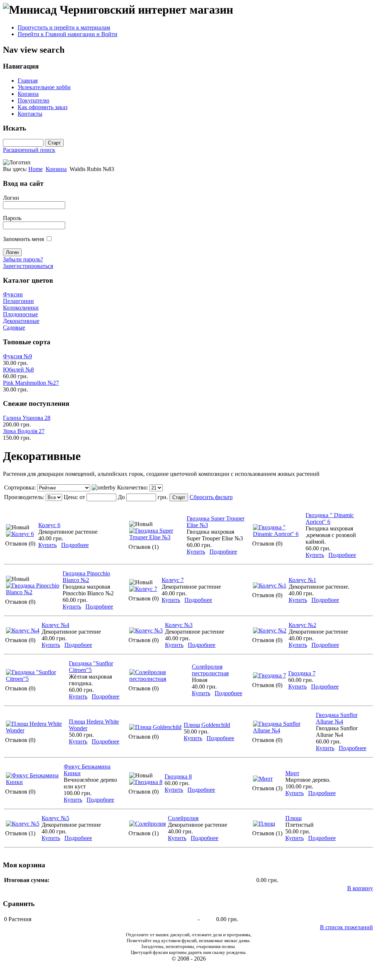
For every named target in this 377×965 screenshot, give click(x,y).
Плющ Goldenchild (207, 725)
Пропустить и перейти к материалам (64, 27)
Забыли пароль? (23, 259)
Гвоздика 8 (178, 776)
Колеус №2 (302, 625)
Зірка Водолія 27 (24, 431)
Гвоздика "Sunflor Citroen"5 (91, 666)
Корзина (28, 94)
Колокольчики (21, 307)
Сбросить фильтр (211, 497)
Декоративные (21, 321)
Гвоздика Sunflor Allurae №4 (336, 718)
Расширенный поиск (29, 150)
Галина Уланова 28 (26, 418)
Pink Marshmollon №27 (31, 383)
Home (35, 169)
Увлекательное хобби (44, 87)
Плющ (293, 818)
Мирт (292, 773)
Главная (28, 80)
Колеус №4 (55, 625)
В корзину (360, 888)
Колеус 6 (49, 525)
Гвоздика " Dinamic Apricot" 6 (330, 518)
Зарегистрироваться (28, 266)
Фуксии (13, 294)
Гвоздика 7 (302, 673)
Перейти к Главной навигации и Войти (67, 34)
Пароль (12, 218)
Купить (47, 545)
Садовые (14, 327)
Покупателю (33, 100)
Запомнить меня (23, 239)
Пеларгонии (18, 301)
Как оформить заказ (42, 107)
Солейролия (183, 818)
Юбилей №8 (18, 369)
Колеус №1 (302, 580)
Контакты (30, 114)
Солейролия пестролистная (210, 669)
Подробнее (75, 545)
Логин (11, 198)
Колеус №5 (55, 818)
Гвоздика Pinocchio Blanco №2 (86, 576)
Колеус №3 (179, 625)
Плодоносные (20, 314)
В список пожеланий (346, 927)
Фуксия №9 (17, 356)
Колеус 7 (173, 580)
